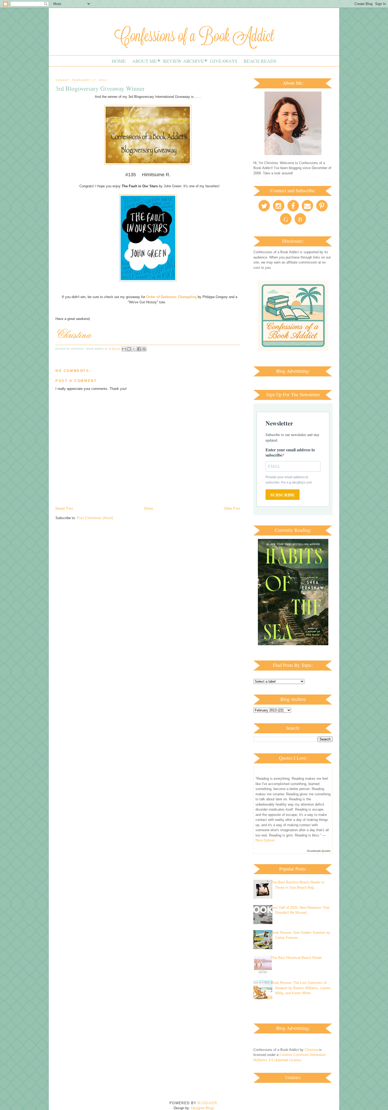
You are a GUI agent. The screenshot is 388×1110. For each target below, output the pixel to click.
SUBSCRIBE (282, 495)
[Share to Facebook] (139, 349)
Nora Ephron (265, 840)
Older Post (232, 508)
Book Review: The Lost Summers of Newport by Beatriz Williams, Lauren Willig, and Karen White (300, 988)
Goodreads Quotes (318, 850)
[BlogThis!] (129, 349)
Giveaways (223, 61)
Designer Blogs (202, 1108)
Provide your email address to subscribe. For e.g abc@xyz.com (289, 479)
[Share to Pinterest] (144, 349)
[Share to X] (134, 349)
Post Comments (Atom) (95, 518)
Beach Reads (260, 61)
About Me (144, 61)
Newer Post (64, 508)
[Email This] (124, 349)
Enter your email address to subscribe (290, 452)
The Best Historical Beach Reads (296, 958)
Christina (311, 1050)
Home (119, 61)
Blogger (207, 1103)
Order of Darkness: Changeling (171, 297)
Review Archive (183, 61)
